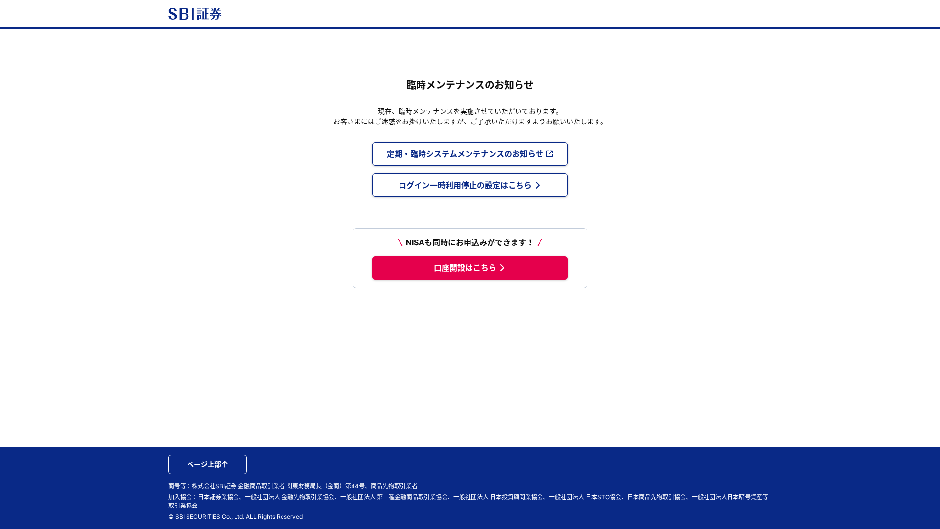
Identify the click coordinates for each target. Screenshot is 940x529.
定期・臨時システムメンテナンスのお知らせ (465, 154)
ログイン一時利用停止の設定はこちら (465, 185)
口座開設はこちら (465, 268)
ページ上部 (204, 464)
